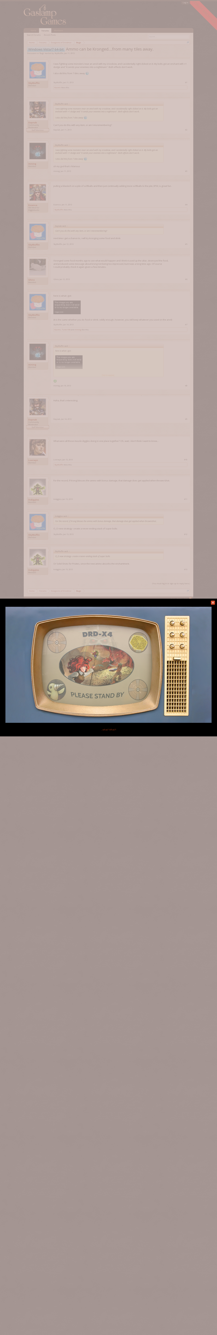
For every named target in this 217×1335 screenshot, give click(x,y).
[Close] (213, 603)
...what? (108, 729)
